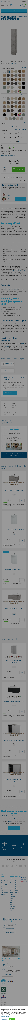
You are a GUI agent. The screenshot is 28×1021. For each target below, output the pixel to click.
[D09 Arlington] (23, 71)
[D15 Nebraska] (4, 75)
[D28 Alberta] (23, 79)
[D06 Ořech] (19, 71)
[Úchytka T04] (22, 133)
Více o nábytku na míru (10, 392)
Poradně (7, 346)
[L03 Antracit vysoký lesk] (15, 83)
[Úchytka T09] (11, 141)
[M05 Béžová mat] (19, 87)
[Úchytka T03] (16, 133)
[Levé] (11, 126)
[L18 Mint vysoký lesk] (4, 87)
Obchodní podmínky (4, 880)
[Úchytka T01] (5, 133)
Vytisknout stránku (23, 16)
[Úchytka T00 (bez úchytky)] (16, 141)
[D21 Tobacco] (19, 75)
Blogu (22, 343)
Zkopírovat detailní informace (8, 155)
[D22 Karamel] (23, 75)
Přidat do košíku (19, 169)
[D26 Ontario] (15, 79)
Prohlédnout (13, 828)
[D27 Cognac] (19, 79)
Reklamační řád (4, 884)
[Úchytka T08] (22, 137)
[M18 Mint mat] (8, 91)
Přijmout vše (12, 1019)
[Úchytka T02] (11, 133)
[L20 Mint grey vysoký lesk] (12, 87)
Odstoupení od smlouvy (5, 882)
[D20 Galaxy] (15, 75)
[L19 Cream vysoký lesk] (8, 87)
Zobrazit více (14, 63)
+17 (14, 604)
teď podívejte (11, 821)
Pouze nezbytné (4, 1019)
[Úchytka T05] (5, 137)
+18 (14, 736)
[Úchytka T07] (16, 137)
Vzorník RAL (12, 904)
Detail (22, 500)
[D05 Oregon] (15, 71)
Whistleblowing (12, 906)
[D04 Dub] (12, 71)
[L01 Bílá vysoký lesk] (15, 110)
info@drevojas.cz (10, 928)
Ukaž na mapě (8, 974)
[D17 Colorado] (12, 75)
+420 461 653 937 (6, 1)
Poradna (11, 878)
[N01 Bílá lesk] (4, 71)
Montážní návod (7, 422)
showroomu (8, 350)
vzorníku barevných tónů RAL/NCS (18, 270)
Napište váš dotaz (10, 932)
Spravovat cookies (5, 1016)
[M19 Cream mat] (12, 91)
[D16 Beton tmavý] (8, 75)
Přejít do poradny (20, 199)
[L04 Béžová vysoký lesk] (23, 110)
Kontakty (2, 878)
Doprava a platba (4, 886)
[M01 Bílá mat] (15, 87)
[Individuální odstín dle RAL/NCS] (19, 91)
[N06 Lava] (12, 83)
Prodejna (11, 892)
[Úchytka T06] (11, 137)
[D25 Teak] (12, 79)
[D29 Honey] (4, 83)
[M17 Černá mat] (23, 87)
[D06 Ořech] (19, 98)
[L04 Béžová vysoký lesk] (19, 83)
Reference (17, 888)
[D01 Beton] (8, 71)
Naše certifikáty (18, 886)
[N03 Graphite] (8, 83)
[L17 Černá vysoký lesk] (23, 83)
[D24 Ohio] (8, 79)
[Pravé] (16, 126)
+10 (14, 486)
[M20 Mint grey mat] (15, 91)
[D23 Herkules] (4, 79)
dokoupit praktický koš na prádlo (11, 289)
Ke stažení (11, 894)
